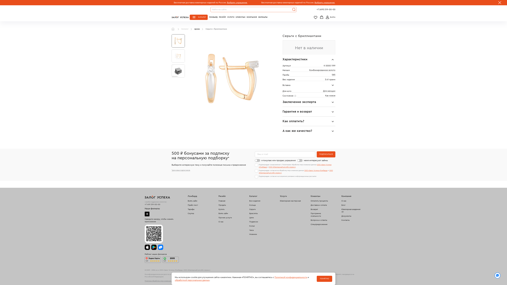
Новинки (253, 234)
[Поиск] (294, 9)
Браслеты (253, 213)
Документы (346, 216)
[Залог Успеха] (180, 17)
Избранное (315, 17)
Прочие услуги (225, 218)
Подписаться (326, 154)
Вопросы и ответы (319, 220)
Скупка (191, 213)
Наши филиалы (152, 209)
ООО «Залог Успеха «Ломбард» (316, 170)
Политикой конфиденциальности (290, 277)
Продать (222, 205)
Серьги (252, 209)
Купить (221, 209)
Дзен (147, 214)
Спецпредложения (319, 224)
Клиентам (240, 17)
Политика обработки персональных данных (161, 281)
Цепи (251, 218)
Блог (343, 205)
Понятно (324, 279)
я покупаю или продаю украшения (278, 160)
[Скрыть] (499, 3)
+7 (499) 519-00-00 (326, 9)
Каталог (202, 17)
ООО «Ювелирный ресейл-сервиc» (282, 167)
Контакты (345, 220)
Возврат (314, 209)
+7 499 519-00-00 (152, 204)
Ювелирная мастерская (290, 201)
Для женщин (329, 91)
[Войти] (330, 17)
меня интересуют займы (316, 160)
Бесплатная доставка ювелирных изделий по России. (178, 3)
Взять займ (192, 201)
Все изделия (254, 201)
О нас (221, 222)
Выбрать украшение (216, 3)
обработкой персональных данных (192, 280)
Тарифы (191, 209)
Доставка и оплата (319, 205)
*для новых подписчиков (181, 170)
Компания (252, 17)
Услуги (230, 17)
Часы (251, 230)
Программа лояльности (316, 215)
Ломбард (213, 17)
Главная (174, 29)
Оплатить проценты (319, 201)
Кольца (252, 205)
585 (333, 75)
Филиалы (262, 17)
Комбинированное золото (322, 70)
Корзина (321, 17)
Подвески (253, 222)
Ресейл (222, 17)
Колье (252, 226)
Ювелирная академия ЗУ (350, 210)
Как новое (330, 96)
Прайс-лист (193, 205)
